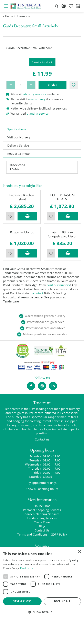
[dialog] (42, 583)
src (56, 6)
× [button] (79, 551)
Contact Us (42, 530)
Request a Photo (18, 154)
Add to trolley (27, 216)
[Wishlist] (71, 6)
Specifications (16, 129)
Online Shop (42, 506)
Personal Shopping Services (42, 510)
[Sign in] (64, 6)
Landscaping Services (42, 518)
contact (38, 293)
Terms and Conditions (32, 534)
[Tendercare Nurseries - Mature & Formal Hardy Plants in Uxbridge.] (25, 6)
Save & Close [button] (22, 601)
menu (6, 6)
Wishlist (10, 216)
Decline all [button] (62, 601)
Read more (26, 568)
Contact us (42, 439)
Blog (42, 526)
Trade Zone (42, 522)
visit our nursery (59, 285)
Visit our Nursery (18, 137)
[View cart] (78, 6)
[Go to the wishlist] (71, 6)
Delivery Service (18, 145)
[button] (42, 612)
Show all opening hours (42, 489)
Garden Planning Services (42, 514)
